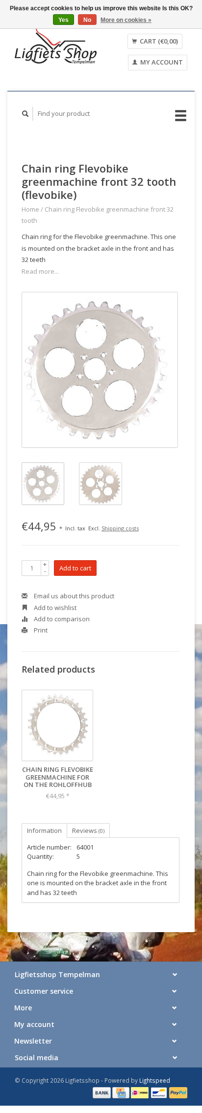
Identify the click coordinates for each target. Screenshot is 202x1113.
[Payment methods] (102, 1092)
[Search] (25, 114)
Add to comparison (61, 618)
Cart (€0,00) (158, 41)
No (87, 20)
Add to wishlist (54, 607)
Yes (63, 20)
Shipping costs (120, 528)
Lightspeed (154, 1080)
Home (30, 209)
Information (44, 830)
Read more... (40, 271)
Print (40, 630)
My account (161, 62)
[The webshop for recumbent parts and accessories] (56, 46)
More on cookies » (126, 20)
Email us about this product (73, 595)
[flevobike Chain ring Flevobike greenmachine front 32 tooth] (99, 369)
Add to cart (75, 568)
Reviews (88, 830)
